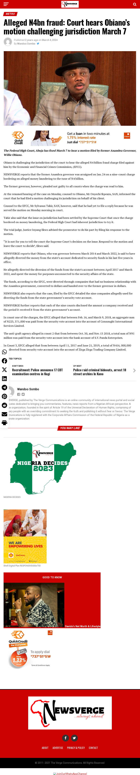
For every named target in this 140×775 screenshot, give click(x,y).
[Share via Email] (4, 414)
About (45, 748)
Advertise (58, 748)
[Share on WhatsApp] (4, 352)
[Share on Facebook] (4, 361)
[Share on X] (4, 369)
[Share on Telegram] (4, 387)
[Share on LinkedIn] (4, 378)
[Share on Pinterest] (4, 396)
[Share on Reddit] (4, 405)
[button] (4, 423)
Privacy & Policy (76, 748)
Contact (93, 748)
